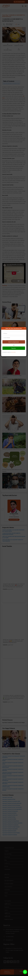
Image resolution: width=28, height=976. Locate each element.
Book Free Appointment (14, 341)
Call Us (14, 348)
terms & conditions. (13, 352)
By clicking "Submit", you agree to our (9, 352)
